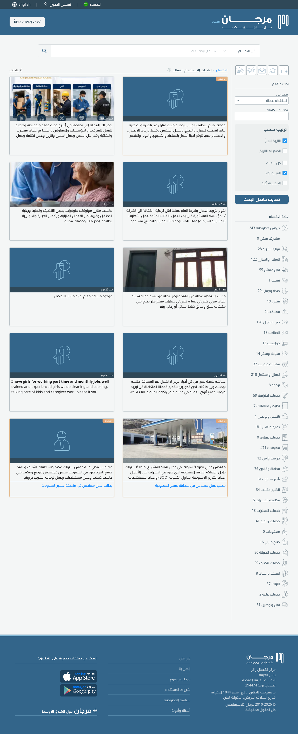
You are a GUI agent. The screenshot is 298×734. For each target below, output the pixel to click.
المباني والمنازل (265, 259)
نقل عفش (269, 269)
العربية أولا (273, 173)
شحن (273, 301)
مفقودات (271, 531)
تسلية (274, 280)
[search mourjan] (44, 50)
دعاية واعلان (267, 426)
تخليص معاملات (266, 405)
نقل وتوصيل (268, 604)
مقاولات (270, 447)
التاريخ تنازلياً (273, 140)
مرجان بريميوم (180, 679)
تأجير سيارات (268, 479)
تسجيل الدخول (60, 4)
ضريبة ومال (268, 322)
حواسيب (271, 343)
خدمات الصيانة (267, 552)
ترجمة (274, 384)
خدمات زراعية (268, 521)
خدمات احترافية (266, 395)
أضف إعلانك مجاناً (27, 21)
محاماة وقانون (267, 468)
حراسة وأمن (268, 458)
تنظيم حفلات (268, 489)
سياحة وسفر (268, 353)
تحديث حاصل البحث (261, 199)
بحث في (282, 94)
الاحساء (95, 4)
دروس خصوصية (264, 227)
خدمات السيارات (266, 510)
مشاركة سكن (268, 238)
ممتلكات (272, 311)
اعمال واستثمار (265, 374)
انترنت (273, 583)
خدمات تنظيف (267, 562)
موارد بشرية (269, 248)
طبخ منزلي (270, 541)
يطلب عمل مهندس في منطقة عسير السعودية (190, 485)
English (25, 4)
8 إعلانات (15, 70)
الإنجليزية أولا (271, 183)
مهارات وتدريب (266, 364)
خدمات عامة (269, 594)
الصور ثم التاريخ (270, 151)
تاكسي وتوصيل (267, 416)
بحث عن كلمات (277, 110)
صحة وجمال (269, 290)
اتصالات (272, 332)
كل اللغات (273, 163)
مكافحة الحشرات (266, 500)
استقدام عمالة (268, 573)
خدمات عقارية (268, 437)
